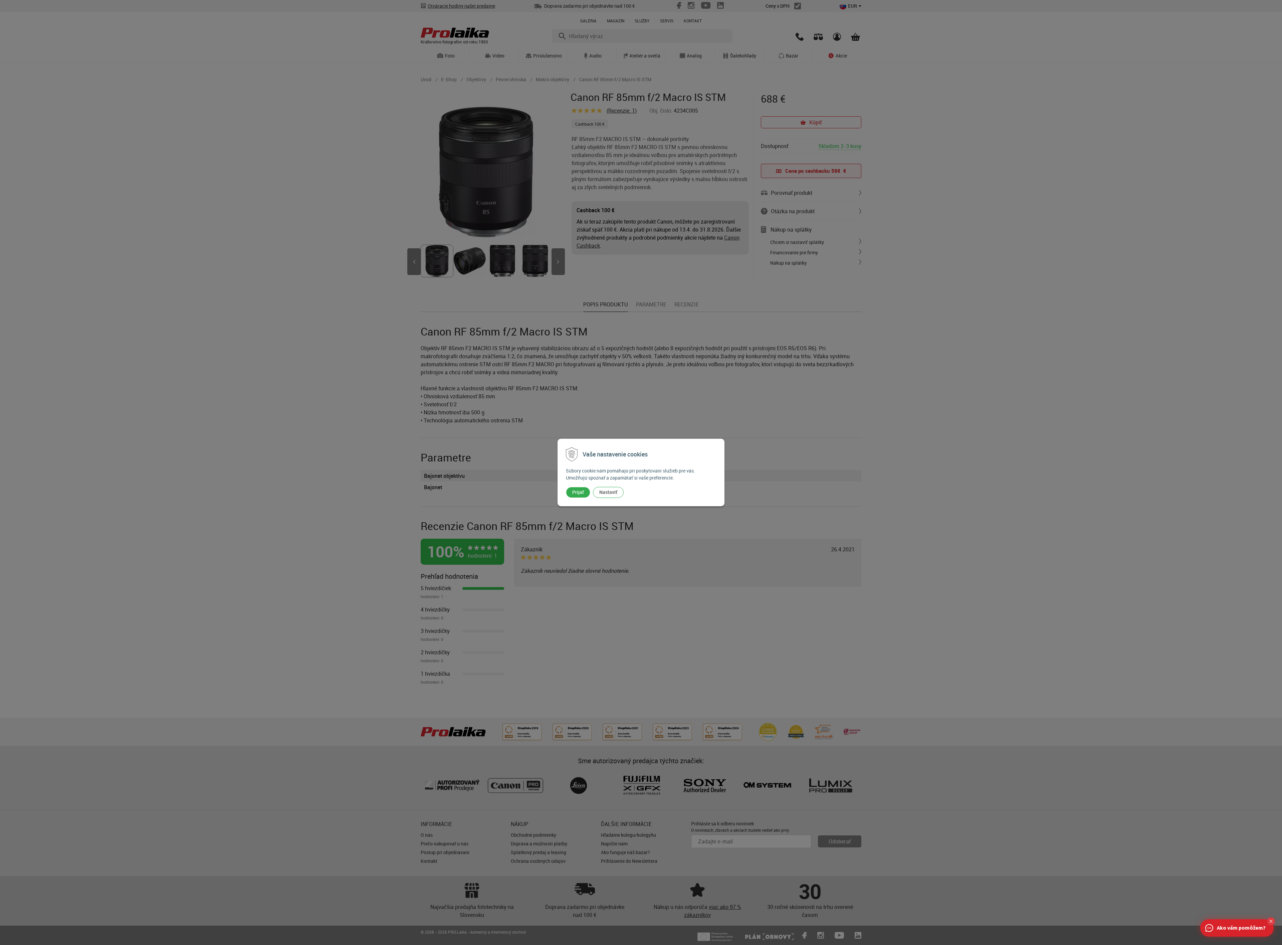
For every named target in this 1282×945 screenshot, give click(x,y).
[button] (1271, 921)
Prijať (578, 492)
